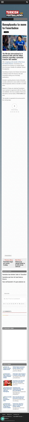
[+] (23, 303)
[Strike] (10, 304)
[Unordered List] (14, 304)
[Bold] (4, 304)
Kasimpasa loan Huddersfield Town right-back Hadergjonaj (18, 389)
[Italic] (6, 304)
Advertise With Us (7, 416)
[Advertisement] (15, 7)
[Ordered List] (12, 304)
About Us (9, 414)
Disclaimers (5, 418)
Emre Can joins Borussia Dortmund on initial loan (18, 397)
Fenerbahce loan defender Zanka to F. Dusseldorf (14, 274)
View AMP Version (17, 416)
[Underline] (8, 304)
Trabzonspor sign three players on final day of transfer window (18, 405)
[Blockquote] (16, 304)
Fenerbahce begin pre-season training (8, 263)
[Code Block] (17, 304)
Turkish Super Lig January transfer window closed (19, 367)
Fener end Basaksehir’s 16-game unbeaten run (13, 282)
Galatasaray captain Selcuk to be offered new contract (20, 264)
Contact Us (16, 414)
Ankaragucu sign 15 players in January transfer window (19, 374)
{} (21, 303)
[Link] (19, 304)
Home (3, 414)
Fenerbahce (8, 255)
